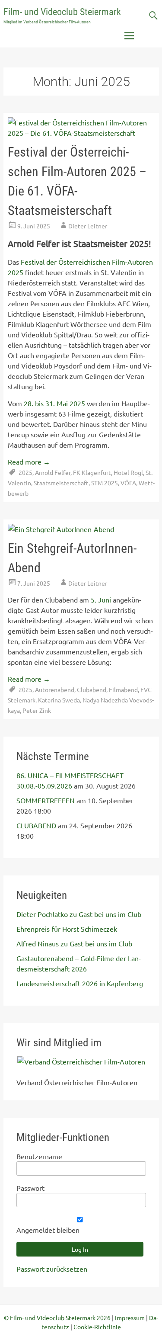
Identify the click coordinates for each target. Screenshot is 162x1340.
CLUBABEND (36, 825)
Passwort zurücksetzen (51, 1268)
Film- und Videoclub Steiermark (62, 11)
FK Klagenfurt (92, 472)
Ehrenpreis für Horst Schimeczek (66, 928)
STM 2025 (104, 483)
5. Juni (101, 599)
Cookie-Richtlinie (97, 1326)
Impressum (130, 1317)
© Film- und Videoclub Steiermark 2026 (57, 1317)
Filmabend (123, 689)
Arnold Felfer (52, 472)
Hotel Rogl (128, 472)
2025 (25, 472)
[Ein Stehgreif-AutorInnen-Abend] (61, 529)
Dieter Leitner (87, 226)
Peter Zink (36, 710)
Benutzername (39, 1156)
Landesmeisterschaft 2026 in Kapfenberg (79, 983)
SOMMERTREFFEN (45, 800)
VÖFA (128, 483)
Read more (29, 461)
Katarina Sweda (59, 700)
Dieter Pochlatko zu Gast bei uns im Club (78, 914)
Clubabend (91, 689)
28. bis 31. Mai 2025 (54, 403)
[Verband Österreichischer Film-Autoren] (81, 1061)
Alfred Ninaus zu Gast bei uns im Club (74, 943)
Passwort (30, 1187)
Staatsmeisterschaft (61, 483)
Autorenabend (54, 689)
